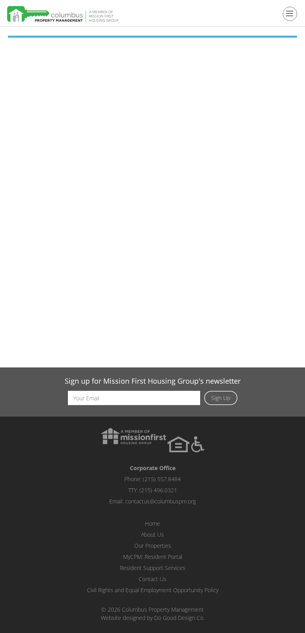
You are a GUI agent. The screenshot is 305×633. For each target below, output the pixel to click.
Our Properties (152, 545)
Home (152, 523)
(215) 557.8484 (162, 479)
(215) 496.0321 (158, 490)
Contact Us (152, 579)
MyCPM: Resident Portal (152, 556)
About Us (152, 534)
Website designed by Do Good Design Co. (153, 618)
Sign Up (220, 398)
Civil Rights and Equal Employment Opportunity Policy (152, 590)
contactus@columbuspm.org (160, 501)
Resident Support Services (152, 568)
